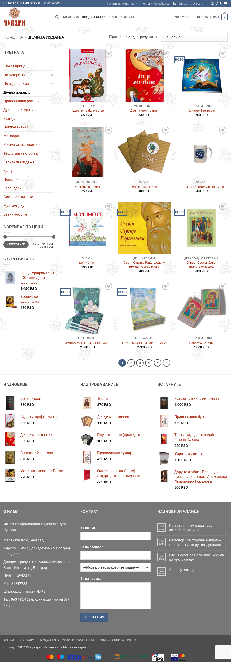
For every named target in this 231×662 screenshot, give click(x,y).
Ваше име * (89, 528)
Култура (10, 170)
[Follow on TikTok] (216, 3)
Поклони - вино (16, 127)
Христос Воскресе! (201, 110)
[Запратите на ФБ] (208, 3)
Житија (9, 118)
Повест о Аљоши (201, 343)
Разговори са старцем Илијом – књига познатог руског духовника (196, 542)
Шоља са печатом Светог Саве (201, 186)
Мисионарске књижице (22, 144)
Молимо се (87, 263)
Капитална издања (19, 162)
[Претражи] (57, 17)
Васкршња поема (87, 186)
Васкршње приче (144, 186)
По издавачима (16, 83)
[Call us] (221, 3)
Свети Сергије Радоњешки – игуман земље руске (144, 264)
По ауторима (14, 75)
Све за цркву (14, 66)
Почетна (13, 37)
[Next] (166, 363)
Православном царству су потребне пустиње (191, 527)
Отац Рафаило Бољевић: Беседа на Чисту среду (196, 557)
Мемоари (11, 136)
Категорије (16, 244)
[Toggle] (51, 66)
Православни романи (21, 101)
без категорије (15, 214)
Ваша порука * (91, 578)
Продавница (92, 17)
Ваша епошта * (91, 547)
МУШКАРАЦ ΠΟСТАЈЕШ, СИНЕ (87, 343)
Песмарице (13, 179)
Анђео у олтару (181, 569)
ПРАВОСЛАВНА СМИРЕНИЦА (144, 343)
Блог (113, 17)
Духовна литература (20, 109)
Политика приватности (122, 3)
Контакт (127, 17)
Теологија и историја (20, 153)
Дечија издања (16, 92)
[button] (188, 3)
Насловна (70, 17)
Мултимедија (14, 205)
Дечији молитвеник (144, 110)
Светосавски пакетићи (22, 197)
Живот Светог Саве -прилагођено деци (201, 264)
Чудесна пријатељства (87, 110)
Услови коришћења (156, 3)
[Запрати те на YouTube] (225, 3)
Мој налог (27, 640)
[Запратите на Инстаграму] (212, 3)
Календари (12, 188)
